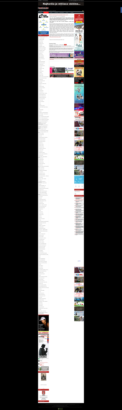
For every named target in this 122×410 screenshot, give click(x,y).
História (40, 104)
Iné (39, 108)
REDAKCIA (40, 224)
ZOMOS (40, 309)
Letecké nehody (41, 149)
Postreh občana (41, 213)
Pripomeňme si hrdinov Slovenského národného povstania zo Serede (80, 212)
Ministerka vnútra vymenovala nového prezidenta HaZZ (79, 229)
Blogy (40, 60)
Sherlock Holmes (41, 240)
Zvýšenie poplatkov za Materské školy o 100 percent (42, 312)
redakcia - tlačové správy (53, 16)
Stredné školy (41, 251)
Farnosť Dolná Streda (42, 98)
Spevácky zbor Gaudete (42, 246)
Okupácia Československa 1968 (43, 195)
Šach (40, 257)
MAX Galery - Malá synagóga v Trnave (42, 157)
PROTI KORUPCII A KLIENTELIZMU (43, 221)
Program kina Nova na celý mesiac (44, 362)
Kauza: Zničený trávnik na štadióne (43, 130)
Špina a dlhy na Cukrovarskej (43, 261)
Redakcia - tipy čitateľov (42, 225)
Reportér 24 (82, 0)
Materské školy (41, 155)
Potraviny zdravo (41, 214)
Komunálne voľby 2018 (42, 141)
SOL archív (78, 0)
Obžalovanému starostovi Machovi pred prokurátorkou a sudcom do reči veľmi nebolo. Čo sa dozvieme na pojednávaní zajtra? (80, 227)
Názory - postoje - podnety (42, 178)
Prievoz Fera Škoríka (42, 218)
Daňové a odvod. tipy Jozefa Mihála (43, 76)
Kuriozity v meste (41, 145)
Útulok (40, 275)
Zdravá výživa (41, 304)
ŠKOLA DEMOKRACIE (42, 258)
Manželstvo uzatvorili (42, 152)
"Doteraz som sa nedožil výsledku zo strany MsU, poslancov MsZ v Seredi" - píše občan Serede (80, 214)
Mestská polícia (41, 160)
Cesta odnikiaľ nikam (42, 65)
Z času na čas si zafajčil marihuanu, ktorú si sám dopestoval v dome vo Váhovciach (80, 210)
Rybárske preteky (41, 235)
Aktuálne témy (41, 42)
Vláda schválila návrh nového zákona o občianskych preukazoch (80, 219)
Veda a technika (41, 279)
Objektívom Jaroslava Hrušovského (43, 188)
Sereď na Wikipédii (43, 399)
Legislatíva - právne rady (42, 148)
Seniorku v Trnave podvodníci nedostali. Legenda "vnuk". (79, 221)
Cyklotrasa (40, 72)
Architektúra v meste (41, 46)
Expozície (41, 364)
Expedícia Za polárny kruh (42, 97)
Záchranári (40, 297)
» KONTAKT (72, 12)
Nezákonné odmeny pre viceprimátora (41, 181)
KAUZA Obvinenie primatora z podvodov (42, 122)
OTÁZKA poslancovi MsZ (42, 199)
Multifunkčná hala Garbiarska (43, 170)
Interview (40, 111)
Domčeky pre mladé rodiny (42, 83)
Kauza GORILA (41, 115)
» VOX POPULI (56, 12)
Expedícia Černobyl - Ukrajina (43, 93)
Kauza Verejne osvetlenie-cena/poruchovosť (42, 124)
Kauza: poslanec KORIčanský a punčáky (42, 128)
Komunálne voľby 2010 (42, 138)
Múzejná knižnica (42, 365)
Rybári (40, 232)
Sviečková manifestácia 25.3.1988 (43, 254)
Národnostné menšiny (42, 174)
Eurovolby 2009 (41, 90)
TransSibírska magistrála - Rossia (43, 269)
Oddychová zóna (41, 189)
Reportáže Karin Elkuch (42, 228)
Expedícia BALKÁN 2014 (42, 94)
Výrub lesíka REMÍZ (41, 290)
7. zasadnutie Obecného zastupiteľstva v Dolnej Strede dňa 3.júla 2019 (80, 204)
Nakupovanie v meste (42, 173)
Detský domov (41, 79)
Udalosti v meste (41, 272)
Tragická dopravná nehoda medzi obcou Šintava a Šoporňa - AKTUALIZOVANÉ (79, 198)
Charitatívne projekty (42, 105)
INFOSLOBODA (41, 109)
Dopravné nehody (41, 86)
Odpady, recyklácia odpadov (43, 192)
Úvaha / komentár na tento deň (43, 276)
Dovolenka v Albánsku (42, 87)
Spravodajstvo (41, 250)
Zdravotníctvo (41, 305)
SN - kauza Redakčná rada (42, 243)
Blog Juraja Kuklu (41, 57)
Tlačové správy (41, 268)
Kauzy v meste (41, 133)
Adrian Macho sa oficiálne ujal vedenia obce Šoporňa (79, 205)
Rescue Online (71, 0)
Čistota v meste (41, 75)
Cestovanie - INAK (41, 68)
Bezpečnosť (40, 53)
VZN (39, 291)
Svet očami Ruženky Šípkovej (43, 253)
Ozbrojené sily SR (41, 203)
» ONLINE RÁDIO (46, 12)
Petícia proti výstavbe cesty (42, 206)
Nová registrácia (45, 0)
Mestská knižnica (41, 159)
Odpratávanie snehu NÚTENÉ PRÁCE (42, 194)
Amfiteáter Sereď (41, 43)
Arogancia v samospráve (42, 47)
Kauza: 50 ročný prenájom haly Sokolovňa (42, 126)
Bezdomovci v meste (42, 50)
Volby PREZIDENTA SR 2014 (43, 286)
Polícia (40, 210)
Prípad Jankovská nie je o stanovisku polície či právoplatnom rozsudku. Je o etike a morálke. (80, 217)
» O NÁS (67, 12)
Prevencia (40, 217)
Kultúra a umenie (41, 144)
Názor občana (41, 177)
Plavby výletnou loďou (42, 207)
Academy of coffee (41, 39)
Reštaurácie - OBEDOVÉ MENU (43, 229)
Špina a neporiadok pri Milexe (43, 262)
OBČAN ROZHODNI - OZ (42, 185)
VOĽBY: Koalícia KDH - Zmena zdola (44, 287)
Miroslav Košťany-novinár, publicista (44, 166)
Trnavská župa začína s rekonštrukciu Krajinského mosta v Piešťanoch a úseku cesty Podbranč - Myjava (79, 224)
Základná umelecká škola (42, 298)
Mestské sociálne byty (42, 163)
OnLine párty (41, 196)
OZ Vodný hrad (41, 202)
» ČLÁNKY (40, 12)
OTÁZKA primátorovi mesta (42, 200)
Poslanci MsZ (41, 211)
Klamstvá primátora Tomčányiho (43, 137)
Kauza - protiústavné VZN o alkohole (44, 119)
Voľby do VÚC (41, 283)
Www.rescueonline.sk (42, 294)
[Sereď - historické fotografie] (43, 380)
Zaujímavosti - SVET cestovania (43, 301)
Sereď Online (75, 0)
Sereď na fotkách (41, 236)
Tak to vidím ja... (41, 265)
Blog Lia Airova (41, 54)
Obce (40, 184)
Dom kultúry (40, 82)
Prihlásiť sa (40, 0)
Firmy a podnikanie (41, 101)
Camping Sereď (41, 64)
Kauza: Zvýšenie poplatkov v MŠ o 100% (43, 132)
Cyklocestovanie (41, 71)
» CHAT (51, 12)
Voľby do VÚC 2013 (41, 280)
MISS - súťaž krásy (41, 167)
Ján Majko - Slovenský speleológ (43, 112)
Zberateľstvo (40, 302)
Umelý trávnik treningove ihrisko (43, 36)
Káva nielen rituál (41, 134)
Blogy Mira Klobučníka (42, 61)
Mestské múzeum (41, 162)
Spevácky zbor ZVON (42, 247)
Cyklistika (40, 69)
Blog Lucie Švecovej (41, 58)
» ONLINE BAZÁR (61, 12)
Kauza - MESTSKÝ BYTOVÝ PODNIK (44, 116)
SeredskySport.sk (41, 239)
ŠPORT (40, 264)
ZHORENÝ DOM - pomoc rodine (43, 308)
